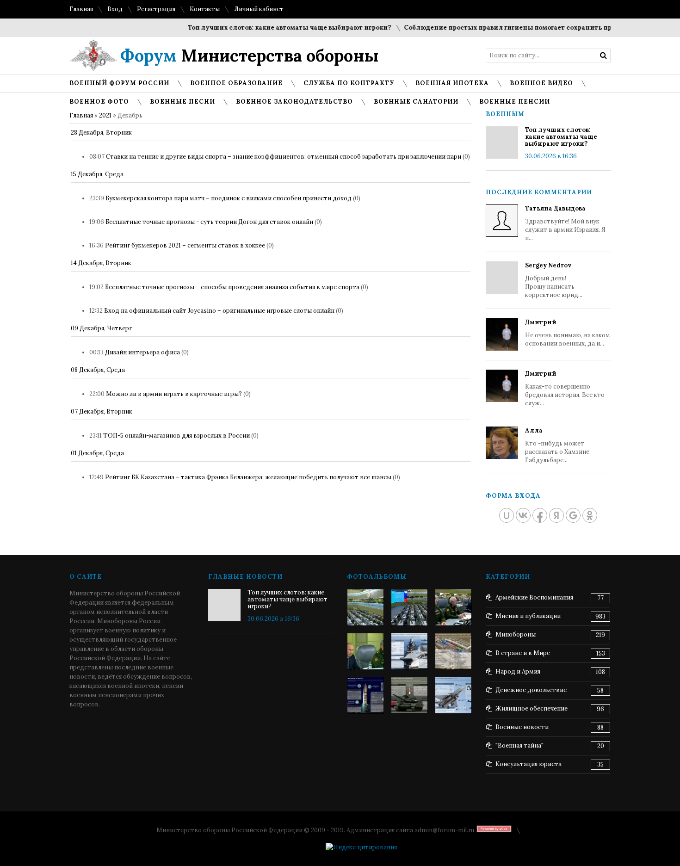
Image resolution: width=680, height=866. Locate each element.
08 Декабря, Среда (98, 370)
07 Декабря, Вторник (101, 411)
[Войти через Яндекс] (556, 515)
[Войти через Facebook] (539, 515)
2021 (105, 115)
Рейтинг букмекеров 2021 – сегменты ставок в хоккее (185, 245)
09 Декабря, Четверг (101, 328)
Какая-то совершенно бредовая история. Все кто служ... (565, 388)
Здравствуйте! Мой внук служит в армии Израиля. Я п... (565, 223)
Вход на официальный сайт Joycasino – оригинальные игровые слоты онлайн (219, 311)
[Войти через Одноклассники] (589, 515)
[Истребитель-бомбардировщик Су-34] (453, 695)
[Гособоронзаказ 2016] (365, 651)
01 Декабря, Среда (97, 453)
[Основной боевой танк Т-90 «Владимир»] (409, 695)
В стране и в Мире (522, 653)
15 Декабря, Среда (97, 174)
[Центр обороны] (409, 607)
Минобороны (515, 634)
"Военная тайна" (519, 745)
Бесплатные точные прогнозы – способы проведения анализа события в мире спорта (232, 287)
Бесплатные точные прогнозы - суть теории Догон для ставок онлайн (209, 222)
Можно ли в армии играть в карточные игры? (174, 394)
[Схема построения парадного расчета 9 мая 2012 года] (453, 651)
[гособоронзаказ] (453, 607)
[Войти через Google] (573, 515)
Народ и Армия (517, 671)
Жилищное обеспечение (531, 708)
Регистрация (156, 9)
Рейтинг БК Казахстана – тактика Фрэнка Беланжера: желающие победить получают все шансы (248, 477)
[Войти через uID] (506, 515)
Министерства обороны (249, 55)
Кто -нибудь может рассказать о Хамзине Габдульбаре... (557, 445)
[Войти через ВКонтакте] (523, 515)
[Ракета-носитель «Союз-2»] (365, 695)
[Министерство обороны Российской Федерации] (365, 607)
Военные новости (522, 727)
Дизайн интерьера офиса (142, 352)
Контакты (205, 9)
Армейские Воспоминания (534, 597)
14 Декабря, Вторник (101, 263)
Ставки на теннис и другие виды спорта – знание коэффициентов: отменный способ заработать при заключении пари (283, 157)
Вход (115, 9)
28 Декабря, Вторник (101, 132)
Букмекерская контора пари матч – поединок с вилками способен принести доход (228, 198)
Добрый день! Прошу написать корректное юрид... (553, 280)
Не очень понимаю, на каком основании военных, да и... (567, 332)
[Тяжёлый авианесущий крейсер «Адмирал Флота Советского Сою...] (409, 651)
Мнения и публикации (528, 616)
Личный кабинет (259, 9)
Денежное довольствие (531, 690)
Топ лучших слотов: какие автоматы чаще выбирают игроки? (278, 27)
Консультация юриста (528, 764)
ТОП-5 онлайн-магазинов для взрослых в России (176, 435)
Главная (81, 9)
